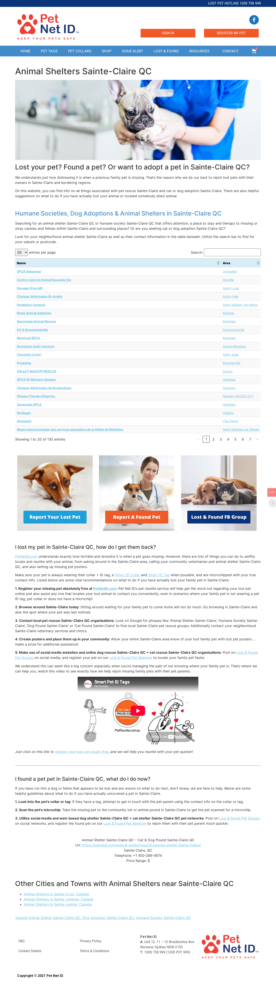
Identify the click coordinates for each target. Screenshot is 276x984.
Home (25, 51)
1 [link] (206, 439)
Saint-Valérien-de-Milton (240, 305)
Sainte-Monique (234, 346)
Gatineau (229, 379)
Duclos (228, 371)
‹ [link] (198, 439)
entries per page (42, 252)
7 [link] (250, 439)
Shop (106, 51)
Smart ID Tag (159, 575)
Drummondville (233, 330)
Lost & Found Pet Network (130, 657)
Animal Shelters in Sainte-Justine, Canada (58, 904)
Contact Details (29, 951)
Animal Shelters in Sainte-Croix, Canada (56, 894)
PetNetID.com (26, 556)
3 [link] (221, 439)
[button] (218, 262)
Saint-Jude (230, 354)
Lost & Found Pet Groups (239, 818)
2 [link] (213, 439)
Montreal (229, 321)
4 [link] (228, 439)
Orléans (228, 413)
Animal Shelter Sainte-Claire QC (54, 918)
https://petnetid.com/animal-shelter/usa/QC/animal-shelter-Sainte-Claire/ (141, 845)
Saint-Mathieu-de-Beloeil (241, 429)
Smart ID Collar (127, 575)
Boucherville (231, 363)
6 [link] (243, 439)
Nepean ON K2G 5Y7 (238, 396)
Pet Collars (79, 51)
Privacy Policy (90, 941)
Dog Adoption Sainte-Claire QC (108, 918)
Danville (228, 280)
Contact (230, 51)
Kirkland (228, 313)
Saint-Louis (231, 288)
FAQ (21, 941)
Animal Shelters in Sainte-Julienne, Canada (58, 899)
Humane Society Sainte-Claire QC (163, 918)
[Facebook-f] (254, 20)
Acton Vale (230, 296)
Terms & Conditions (94, 951)
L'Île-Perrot (230, 421)
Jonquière (230, 271)
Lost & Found (166, 51)
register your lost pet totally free (81, 752)
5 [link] (235, 439)
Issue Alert (132, 51)
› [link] (257, 439)
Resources (199, 51)
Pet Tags (49, 51)
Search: (197, 252)
